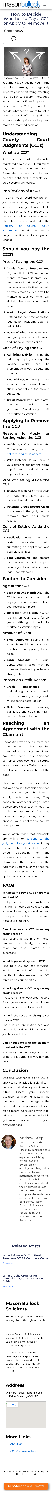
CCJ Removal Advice (23, 1451)
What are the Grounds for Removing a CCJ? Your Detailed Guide (23, 1278)
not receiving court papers (24, 454)
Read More (8, 1263)
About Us (16, 1443)
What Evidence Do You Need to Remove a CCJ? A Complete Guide (25, 1257)
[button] (45, 5)
